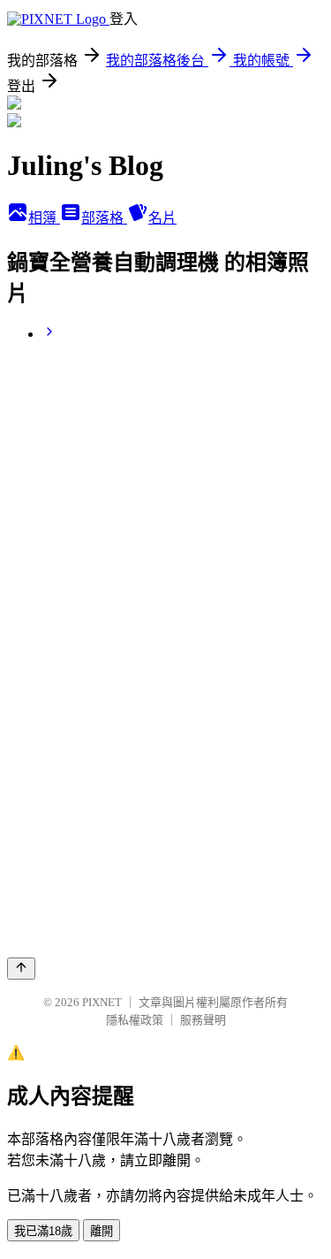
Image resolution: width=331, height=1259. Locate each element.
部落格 (104, 217)
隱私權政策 (134, 1019)
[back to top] (21, 969)
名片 (162, 217)
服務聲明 (203, 1019)
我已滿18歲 (43, 1231)
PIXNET (102, 1002)
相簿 (44, 217)
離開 (101, 1231)
